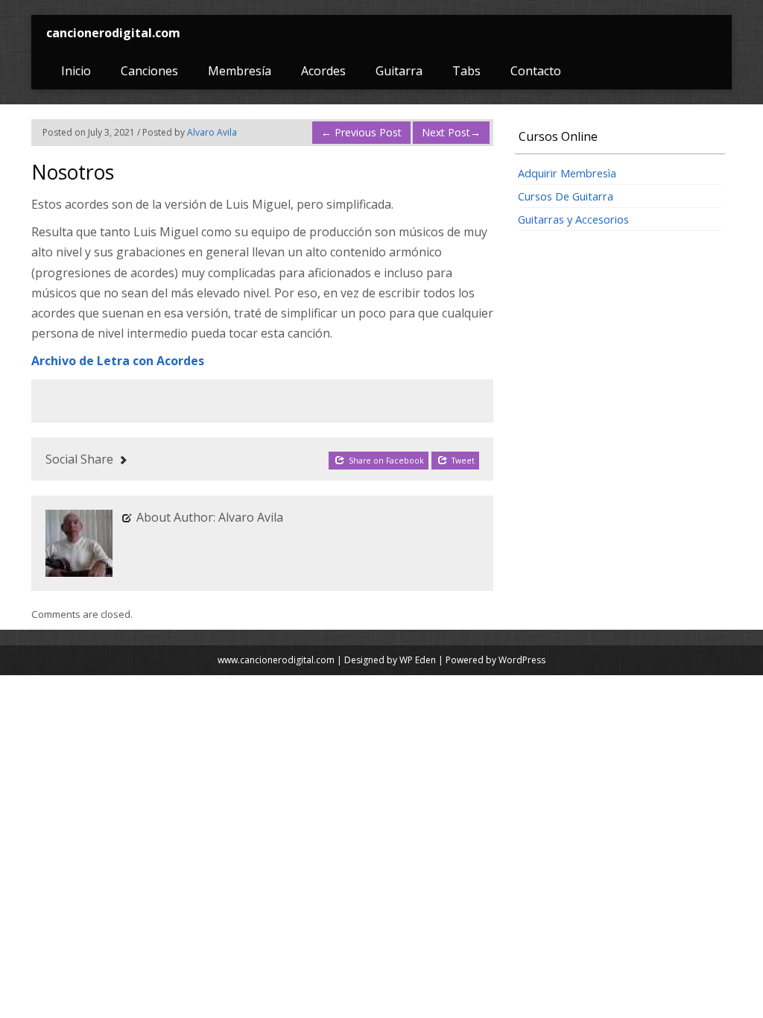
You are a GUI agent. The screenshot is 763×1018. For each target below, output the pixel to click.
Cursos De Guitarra (565, 196)
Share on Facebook (385, 460)
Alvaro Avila (212, 132)
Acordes (323, 71)
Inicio (76, 71)
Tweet (462, 460)
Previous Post (361, 132)
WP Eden (417, 660)
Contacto (535, 71)
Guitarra (399, 71)
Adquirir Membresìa (567, 172)
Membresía (239, 71)
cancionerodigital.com (113, 33)
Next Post (451, 132)
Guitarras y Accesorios (573, 219)
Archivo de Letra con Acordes (117, 360)
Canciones (149, 71)
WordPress (521, 660)
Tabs (466, 71)
